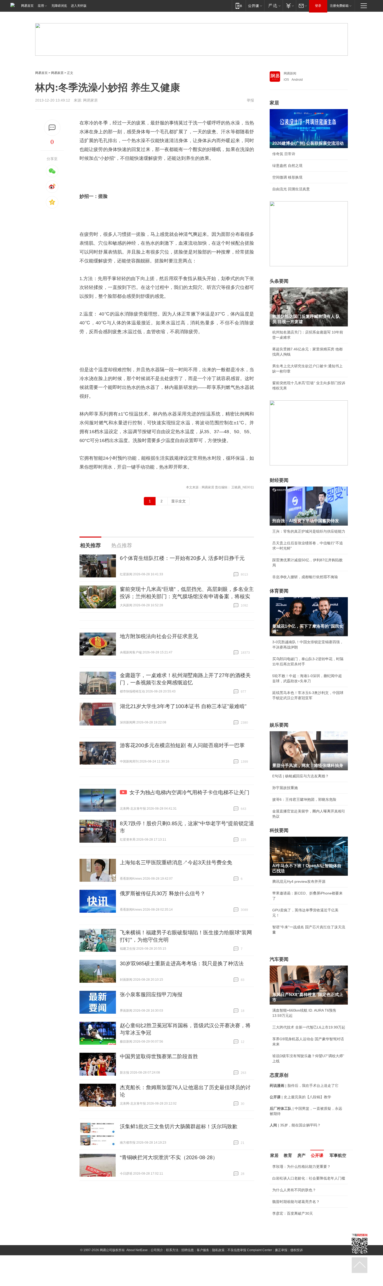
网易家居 (57, 73)
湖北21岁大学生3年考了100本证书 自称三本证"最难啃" (183, 706)
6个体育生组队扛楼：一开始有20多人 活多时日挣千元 (182, 558)
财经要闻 (279, 480)
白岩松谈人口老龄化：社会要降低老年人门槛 (308, 1178)
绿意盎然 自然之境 (287, 165)
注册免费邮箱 (339, 6)
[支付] (289, 5)
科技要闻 (279, 830)
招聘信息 (187, 1250)
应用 (41, 6)
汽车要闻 (279, 959)
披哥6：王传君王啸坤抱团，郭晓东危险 (304, 799)
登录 (318, 6)
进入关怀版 (79, 6)
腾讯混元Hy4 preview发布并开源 (298, 881)
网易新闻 (290, 73)
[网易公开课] (255, 5)
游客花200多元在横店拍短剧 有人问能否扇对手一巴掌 (182, 745)
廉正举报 (281, 1250)
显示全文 (178, 501)
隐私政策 (218, 1250)
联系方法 (172, 1250)
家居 (274, 102)
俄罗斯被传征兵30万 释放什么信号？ (162, 893)
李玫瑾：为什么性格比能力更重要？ (301, 1166)
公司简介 (157, 1250)
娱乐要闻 (279, 725)
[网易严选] (273, 5)
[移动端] (239, 5)
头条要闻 (279, 281)
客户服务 (203, 1250)
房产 (301, 1155)
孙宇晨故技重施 (285, 788)
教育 (288, 1155)
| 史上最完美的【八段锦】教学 (300, 1097)
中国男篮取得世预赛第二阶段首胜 (159, 1056)
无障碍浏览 (59, 6)
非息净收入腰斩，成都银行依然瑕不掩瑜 (305, 577)
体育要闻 (279, 591)
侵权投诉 (296, 1250)
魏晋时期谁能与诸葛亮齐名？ (296, 1202)
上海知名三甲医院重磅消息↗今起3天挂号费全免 (176, 862)
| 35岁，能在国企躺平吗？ (295, 1125)
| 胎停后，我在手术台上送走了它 (304, 1085)
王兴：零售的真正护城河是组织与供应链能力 (308, 531)
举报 (250, 100)
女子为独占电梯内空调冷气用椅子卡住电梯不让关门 (189, 792)
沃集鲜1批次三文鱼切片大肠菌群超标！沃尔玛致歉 (178, 1126)
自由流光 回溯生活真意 (291, 189)
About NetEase (137, 1250)
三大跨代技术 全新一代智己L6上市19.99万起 (308, 1027)
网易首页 (27, 6)
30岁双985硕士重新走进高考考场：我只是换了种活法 (182, 963)
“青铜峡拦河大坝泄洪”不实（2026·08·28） (169, 1157)
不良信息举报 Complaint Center (249, 1250)
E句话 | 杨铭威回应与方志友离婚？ (300, 776)
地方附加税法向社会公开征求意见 (159, 636)
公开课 (317, 1155)
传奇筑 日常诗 (283, 154)
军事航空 (338, 1155)
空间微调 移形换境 (287, 177)
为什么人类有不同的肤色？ (294, 1190)
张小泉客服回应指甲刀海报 (151, 994)
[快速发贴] (52, 127)
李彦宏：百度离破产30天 (292, 1213)
